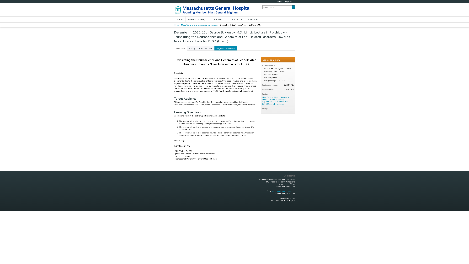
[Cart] (294, 2)
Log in (279, 1)
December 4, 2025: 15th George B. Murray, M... (240, 25)
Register (288, 1)
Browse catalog (196, 19)
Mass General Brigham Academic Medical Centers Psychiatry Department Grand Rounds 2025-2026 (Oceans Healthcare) (276, 100)
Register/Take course (225, 48)
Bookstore (252, 19)
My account (218, 19)
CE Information (205, 48)
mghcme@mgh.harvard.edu (283, 191)
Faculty (192, 48)
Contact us (236, 19)
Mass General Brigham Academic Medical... (199, 25)
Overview (180, 48)
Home (180, 19)
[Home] (213, 9)
